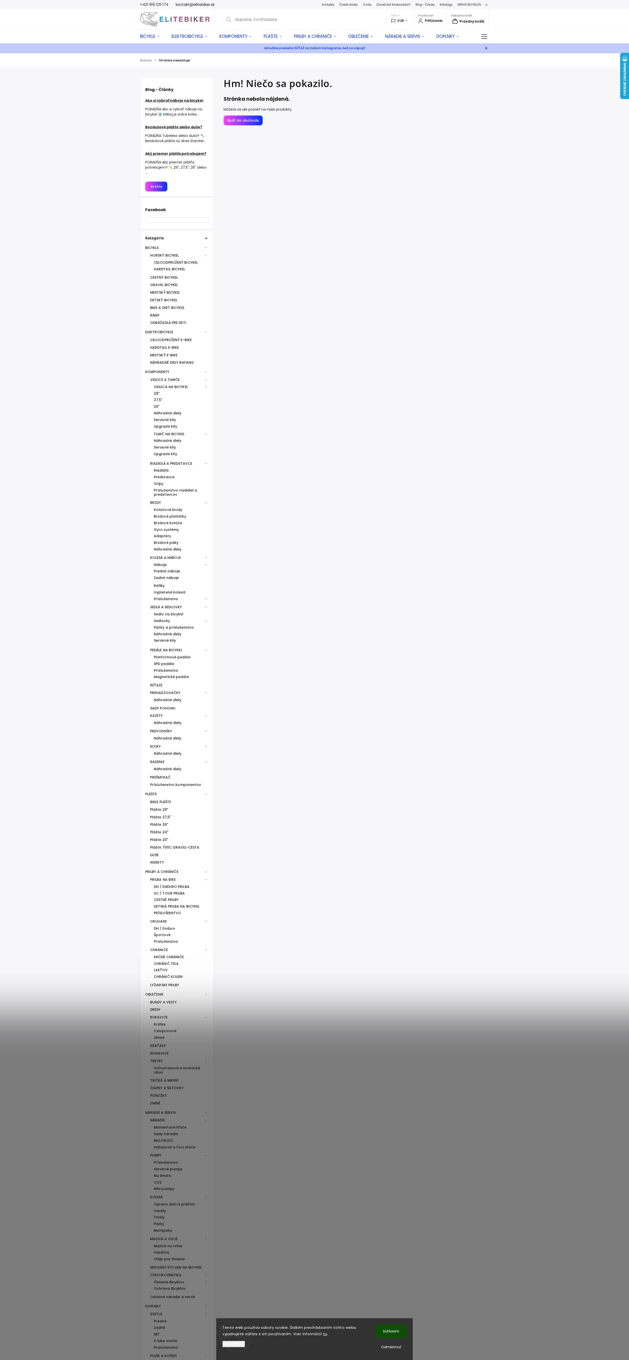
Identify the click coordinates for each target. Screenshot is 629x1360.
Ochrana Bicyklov (170, 1288)
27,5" (158, 399)
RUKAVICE (159, 1017)
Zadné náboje (166, 577)
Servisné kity (165, 419)
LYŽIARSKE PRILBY (164, 985)
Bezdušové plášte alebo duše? (173, 127)
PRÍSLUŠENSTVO (167, 913)
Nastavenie (233, 1344)
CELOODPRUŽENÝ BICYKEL (176, 262)
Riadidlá (161, 470)
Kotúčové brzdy (168, 509)
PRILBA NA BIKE (163, 879)
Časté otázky (348, 5)
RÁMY (154, 315)
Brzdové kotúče (168, 523)
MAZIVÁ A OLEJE (164, 1238)
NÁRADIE (157, 1120)
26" (156, 406)
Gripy (159, 483)
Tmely (159, 1217)
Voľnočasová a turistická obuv (177, 1070)
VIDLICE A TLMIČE (165, 379)
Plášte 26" (159, 824)
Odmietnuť (391, 1346)
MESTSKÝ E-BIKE (163, 355)
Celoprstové (165, 1030)
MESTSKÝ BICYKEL (165, 292)
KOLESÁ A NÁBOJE (165, 557)
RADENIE (157, 761)
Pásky (159, 1223)
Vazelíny (161, 1252)
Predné (160, 1321)
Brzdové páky (166, 542)
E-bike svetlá (165, 1340)
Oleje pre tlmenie (169, 1259)
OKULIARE (158, 921)
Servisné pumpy (168, 1169)
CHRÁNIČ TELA (166, 963)
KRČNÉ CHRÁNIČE (169, 957)
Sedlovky (162, 620)
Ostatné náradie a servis (172, 1296)
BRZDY (155, 502)
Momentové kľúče (170, 1127)
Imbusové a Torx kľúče (174, 1147)
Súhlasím (391, 1331)
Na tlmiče (162, 1175)
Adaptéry (162, 536)
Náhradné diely (167, 413)
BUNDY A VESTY (163, 1002)
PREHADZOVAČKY (165, 692)
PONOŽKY (158, 1095)
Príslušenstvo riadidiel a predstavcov (175, 492)
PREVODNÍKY (161, 731)
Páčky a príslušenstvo (174, 627)
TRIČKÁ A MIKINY (164, 1080)
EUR (401, 20)
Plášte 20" (159, 839)
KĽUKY (155, 746)
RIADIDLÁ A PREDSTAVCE (171, 463)
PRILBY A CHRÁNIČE (161, 871)
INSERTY (157, 862)
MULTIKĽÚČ (163, 1140)
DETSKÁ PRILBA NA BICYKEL (177, 906)
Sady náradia (166, 1133)
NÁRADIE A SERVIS (160, 1112)
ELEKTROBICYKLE (159, 332)
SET (157, 1334)
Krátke (160, 1024)
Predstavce (164, 477)
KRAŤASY (158, 1045)
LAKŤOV (161, 970)
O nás (367, 5)
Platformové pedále (172, 657)
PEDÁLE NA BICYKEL (166, 650)
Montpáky (163, 1230)
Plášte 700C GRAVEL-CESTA (174, 847)
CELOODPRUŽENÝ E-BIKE (171, 339)
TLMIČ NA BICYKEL (169, 434)
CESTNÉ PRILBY (166, 899)
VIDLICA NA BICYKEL (171, 386)
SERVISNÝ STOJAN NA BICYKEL (176, 1267)
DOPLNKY (153, 1306)
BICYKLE (152, 247)
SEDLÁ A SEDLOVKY (166, 607)
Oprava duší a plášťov (174, 1204)
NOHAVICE (159, 1053)
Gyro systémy (166, 529)
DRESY (155, 1009)
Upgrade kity (165, 426)
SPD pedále (164, 663)
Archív (156, 186)
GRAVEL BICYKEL (164, 284)
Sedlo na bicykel (169, 614)
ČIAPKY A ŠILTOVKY (167, 1087)
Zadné (159, 1327)
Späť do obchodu (243, 120)
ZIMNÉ (155, 1103)
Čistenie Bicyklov (169, 1282)
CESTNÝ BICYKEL (164, 277)
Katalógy (446, 5)
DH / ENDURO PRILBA (171, 886)
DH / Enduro (164, 928)
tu (325, 1333)
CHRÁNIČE (159, 949)
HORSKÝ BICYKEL (164, 255)
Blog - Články (425, 5)
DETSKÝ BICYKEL (163, 300)
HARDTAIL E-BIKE (164, 347)
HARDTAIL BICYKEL (169, 269)
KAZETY (156, 715)
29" (156, 393)
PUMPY (156, 1155)
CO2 (158, 1182)
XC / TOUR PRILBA (169, 893)
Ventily (160, 1210)
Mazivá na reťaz (168, 1246)
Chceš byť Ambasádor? (393, 5)
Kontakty (328, 5)
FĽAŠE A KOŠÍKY (163, 1355)
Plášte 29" (159, 809)
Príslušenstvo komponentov (175, 784)
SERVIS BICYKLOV (469, 5)
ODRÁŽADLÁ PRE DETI (168, 322)
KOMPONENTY (157, 371)
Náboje (160, 564)
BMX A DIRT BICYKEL (167, 307)
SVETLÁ (156, 1314)
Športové (162, 934)
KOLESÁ (156, 1197)
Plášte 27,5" (160, 817)
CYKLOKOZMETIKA (165, 1275)
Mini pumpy (164, 1188)
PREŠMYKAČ (160, 777)
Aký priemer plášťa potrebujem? (175, 153)
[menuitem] (152, 36)
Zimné (159, 1037)
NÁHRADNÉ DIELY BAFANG (172, 362)
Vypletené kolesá (170, 592)
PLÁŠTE (151, 794)
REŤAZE (156, 685)
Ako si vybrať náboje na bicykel (174, 100)
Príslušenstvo (166, 598)
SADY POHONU (162, 708)
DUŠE (154, 855)
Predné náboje (167, 571)
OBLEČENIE (154, 994)
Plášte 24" (159, 832)
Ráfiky (159, 585)
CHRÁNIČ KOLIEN (168, 976)
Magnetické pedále (171, 676)
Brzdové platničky (170, 516)
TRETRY (156, 1060)
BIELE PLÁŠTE (160, 801)
